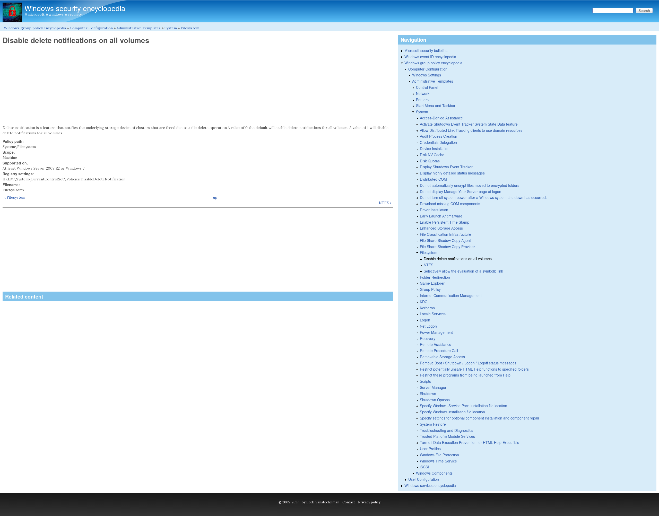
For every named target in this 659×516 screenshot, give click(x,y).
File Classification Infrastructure (445, 234)
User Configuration (423, 479)
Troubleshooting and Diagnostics (446, 430)
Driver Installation (434, 209)
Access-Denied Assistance (441, 117)
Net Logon (428, 326)
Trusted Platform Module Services (447, 436)
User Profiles (430, 448)
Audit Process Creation (438, 136)
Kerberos (427, 307)
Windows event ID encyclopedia (430, 56)
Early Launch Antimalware (441, 215)
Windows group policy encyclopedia (35, 28)
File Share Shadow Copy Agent (445, 240)
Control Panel (427, 87)
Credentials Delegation (438, 142)
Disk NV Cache (432, 154)
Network (422, 93)
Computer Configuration (91, 28)
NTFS (428, 264)
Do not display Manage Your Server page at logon (460, 191)
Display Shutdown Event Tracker (446, 166)
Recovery (427, 338)
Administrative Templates (139, 28)
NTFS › (385, 202)
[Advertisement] (197, 85)
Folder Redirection (435, 277)
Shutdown (428, 393)
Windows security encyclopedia (74, 8)
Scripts (425, 381)
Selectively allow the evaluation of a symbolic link (463, 271)
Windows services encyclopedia (430, 485)
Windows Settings (426, 74)
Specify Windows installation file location (452, 411)
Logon (425, 319)
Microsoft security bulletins (425, 50)
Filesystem (190, 28)
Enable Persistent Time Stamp (444, 222)
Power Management (436, 332)
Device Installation (434, 148)
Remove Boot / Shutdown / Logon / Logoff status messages (468, 362)
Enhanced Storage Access (441, 228)
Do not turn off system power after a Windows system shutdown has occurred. (483, 197)
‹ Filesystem (14, 197)
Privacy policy (369, 502)
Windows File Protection (439, 454)
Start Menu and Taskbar (435, 105)
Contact (348, 502)
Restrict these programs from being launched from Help (465, 375)
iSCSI (424, 466)
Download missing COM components (450, 203)
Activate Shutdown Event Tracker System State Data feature (469, 124)
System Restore (433, 424)
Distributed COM (433, 179)
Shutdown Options (435, 399)
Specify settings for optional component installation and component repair (479, 418)
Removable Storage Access (442, 356)
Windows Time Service (438, 460)
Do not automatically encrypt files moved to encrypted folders (469, 185)
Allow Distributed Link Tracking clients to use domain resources (471, 130)
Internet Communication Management (451, 295)
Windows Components (434, 473)
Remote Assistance (435, 344)
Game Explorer (432, 283)
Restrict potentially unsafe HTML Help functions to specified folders (474, 369)
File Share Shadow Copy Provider (447, 246)
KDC (423, 301)
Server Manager (433, 387)
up (215, 197)
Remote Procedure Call (439, 350)
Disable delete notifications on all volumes (458, 258)
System (170, 28)
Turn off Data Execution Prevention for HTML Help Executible (469, 442)
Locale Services (433, 313)
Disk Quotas (430, 160)
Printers (422, 99)
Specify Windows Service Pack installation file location (463, 405)
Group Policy (430, 289)
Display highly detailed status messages (452, 173)
